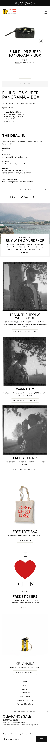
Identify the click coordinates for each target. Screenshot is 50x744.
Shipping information (25, 331)
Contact (25, 685)
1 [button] (21, 47)
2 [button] (23, 47)
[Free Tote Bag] (25, 505)
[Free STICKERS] (25, 570)
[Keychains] (25, 637)
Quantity (25, 71)
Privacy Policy (25, 696)
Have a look (25, 540)
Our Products (25, 693)
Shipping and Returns (25, 700)
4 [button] (27, 47)
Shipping (17, 62)
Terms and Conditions (25, 400)
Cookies (25, 689)
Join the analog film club (25, 711)
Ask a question (25, 189)
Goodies (25, 607)
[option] (25, 3)
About (25, 682)
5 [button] (29, 47)
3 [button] (25, 47)
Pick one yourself (25, 672)
